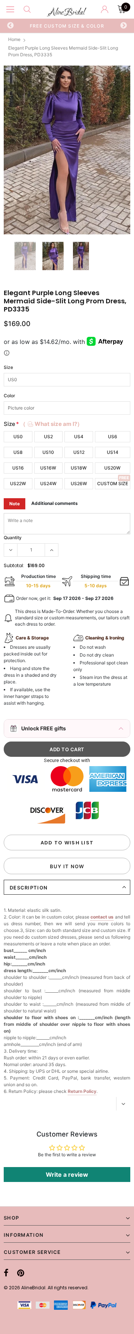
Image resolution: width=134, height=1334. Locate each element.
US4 (78, 436)
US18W (79, 468)
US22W (18, 483)
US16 (18, 468)
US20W (112, 468)
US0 (18, 436)
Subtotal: (14, 565)
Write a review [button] (67, 1174)
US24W (48, 483)
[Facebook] (6, 1273)
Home (14, 39)
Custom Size (112, 483)
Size (8, 367)
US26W (79, 483)
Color (9, 395)
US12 (78, 452)
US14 (112, 452)
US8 (18, 452)
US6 (112, 436)
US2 (48, 436)
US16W (48, 468)
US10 (48, 452)
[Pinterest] (20, 1273)
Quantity (13, 537)
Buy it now (67, 866)
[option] (67, 26)
